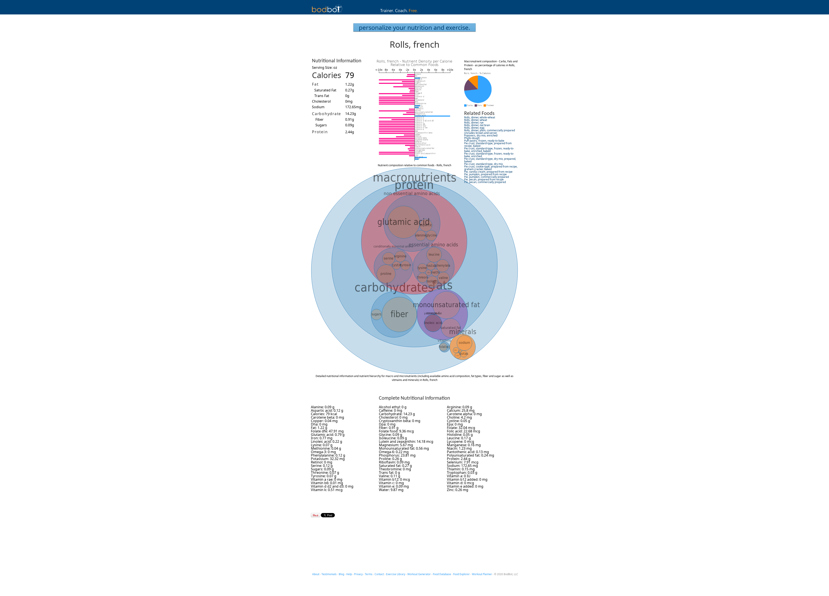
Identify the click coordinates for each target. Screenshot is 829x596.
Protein (320, 131)
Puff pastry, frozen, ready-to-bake (484, 140)
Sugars (321, 125)
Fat (315, 84)
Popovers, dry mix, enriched (480, 135)
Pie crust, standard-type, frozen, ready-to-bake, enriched (489, 155)
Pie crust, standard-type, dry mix (483, 164)
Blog (341, 574)
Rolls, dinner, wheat (475, 120)
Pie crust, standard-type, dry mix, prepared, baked (490, 160)
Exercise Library (395, 574)
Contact (379, 574)
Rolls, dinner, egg (474, 128)
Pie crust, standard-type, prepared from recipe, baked (488, 144)
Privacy (358, 574)
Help (349, 574)
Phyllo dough (471, 138)
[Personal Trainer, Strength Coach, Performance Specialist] (414, 13)
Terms (368, 574)
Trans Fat (321, 95)
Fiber (319, 119)
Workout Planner (482, 574)
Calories (326, 75)
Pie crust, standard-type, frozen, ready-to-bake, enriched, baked (489, 150)
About (315, 574)
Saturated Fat (325, 90)
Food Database (442, 574)
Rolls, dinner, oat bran (477, 125)
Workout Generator (419, 574)
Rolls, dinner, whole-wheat (479, 117)
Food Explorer (461, 574)
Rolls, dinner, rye (474, 122)
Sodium (318, 107)
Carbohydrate (326, 113)
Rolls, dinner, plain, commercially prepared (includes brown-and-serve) (489, 131)
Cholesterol (321, 101)
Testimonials (329, 574)
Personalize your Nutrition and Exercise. (414, 27)
